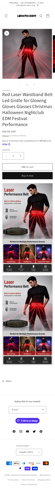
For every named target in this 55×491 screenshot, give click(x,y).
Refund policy (45, 475)
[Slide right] (34, 84)
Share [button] (8, 381)
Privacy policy (13, 480)
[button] (6, 15)
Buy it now (27, 175)
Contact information (29, 484)
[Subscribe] (42, 409)
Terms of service (28, 480)
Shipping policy (44, 480)
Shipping (5, 136)
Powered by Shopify (29, 475)
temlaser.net (16, 475)
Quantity (6, 149)
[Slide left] (20, 84)
